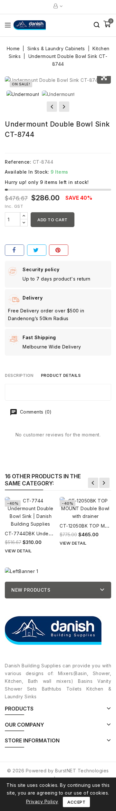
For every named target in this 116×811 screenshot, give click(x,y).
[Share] (14, 250)
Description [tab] (19, 375)
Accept (76, 802)
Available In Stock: (27, 172)
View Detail (18, 550)
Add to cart (52, 219)
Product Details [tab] (61, 375)
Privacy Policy (42, 801)
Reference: (18, 162)
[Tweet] (36, 250)
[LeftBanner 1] (21, 571)
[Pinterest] (58, 250)
